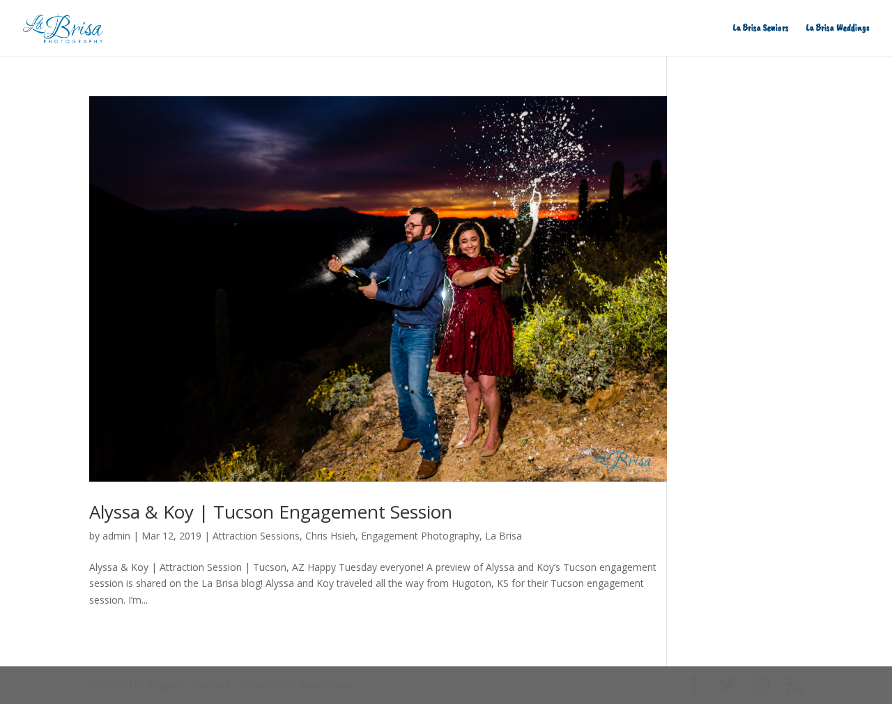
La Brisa (503, 535)
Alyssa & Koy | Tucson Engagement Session (270, 511)
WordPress (325, 684)
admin (116, 535)
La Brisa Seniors (761, 28)
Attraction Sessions (256, 535)
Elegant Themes (189, 684)
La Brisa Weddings (838, 28)
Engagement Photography (420, 535)
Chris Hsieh (330, 535)
